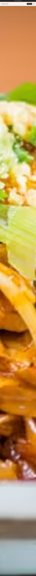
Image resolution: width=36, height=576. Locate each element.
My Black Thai (4, 4)
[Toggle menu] (34, 4)
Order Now (29, 3)
